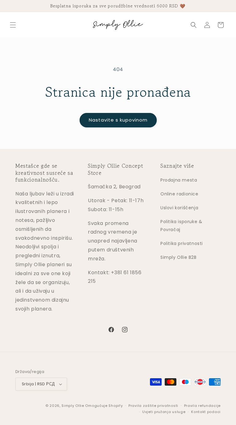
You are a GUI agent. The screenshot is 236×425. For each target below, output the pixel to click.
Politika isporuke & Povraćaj (181, 225)
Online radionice (179, 194)
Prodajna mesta (178, 180)
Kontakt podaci (206, 411)
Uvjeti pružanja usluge (163, 411)
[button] (13, 25)
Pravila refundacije (202, 405)
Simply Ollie (72, 405)
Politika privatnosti (181, 243)
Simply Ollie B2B (178, 257)
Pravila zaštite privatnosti (153, 405)
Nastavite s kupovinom (118, 120)
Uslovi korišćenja (179, 208)
